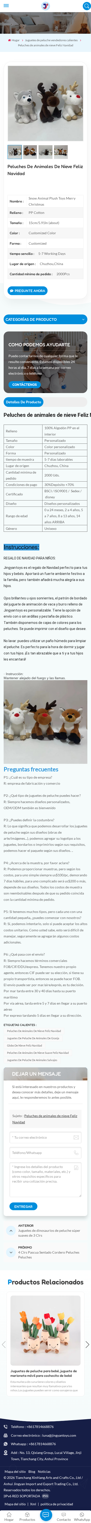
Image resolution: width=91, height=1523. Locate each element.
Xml (33, 1504)
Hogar (15, 40)
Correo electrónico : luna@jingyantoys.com (43, 1435)
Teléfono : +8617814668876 (32, 1427)
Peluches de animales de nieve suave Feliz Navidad (38, 1052)
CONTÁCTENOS (24, 384)
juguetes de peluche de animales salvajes (32, 1060)
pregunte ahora (30, 291)
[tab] (23, 402)
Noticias (44, 1471)
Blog (31, 1471)
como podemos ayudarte (39, 344)
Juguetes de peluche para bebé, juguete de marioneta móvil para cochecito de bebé (43, 1373)
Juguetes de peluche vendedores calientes (51, 40)
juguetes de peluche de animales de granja (33, 1038)
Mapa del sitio (15, 1471)
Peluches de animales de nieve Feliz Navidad (34, 1030)
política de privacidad (57, 1504)
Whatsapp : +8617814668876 (33, 1444)
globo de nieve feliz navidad (24, 1045)
